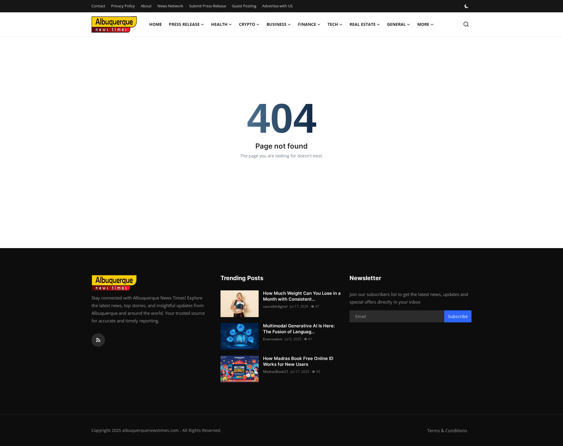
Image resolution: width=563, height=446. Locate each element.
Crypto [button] (247, 24)
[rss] (98, 340)
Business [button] (276, 24)
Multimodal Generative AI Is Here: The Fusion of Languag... (299, 328)
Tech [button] (333, 24)
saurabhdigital (275, 306)
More (423, 24)
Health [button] (219, 24)
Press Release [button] (184, 24)
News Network (170, 6)
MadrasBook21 (275, 371)
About (146, 6)
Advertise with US (277, 6)
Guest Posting (244, 6)
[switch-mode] (467, 6)
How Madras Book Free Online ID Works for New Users (298, 361)
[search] (466, 24)
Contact (98, 6)
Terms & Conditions (447, 430)
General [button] (396, 24)
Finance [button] (307, 24)
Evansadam (272, 338)
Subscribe (458, 316)
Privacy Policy (123, 6)
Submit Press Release (207, 6)
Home (155, 24)
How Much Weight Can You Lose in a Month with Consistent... (302, 296)
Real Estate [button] (363, 24)
